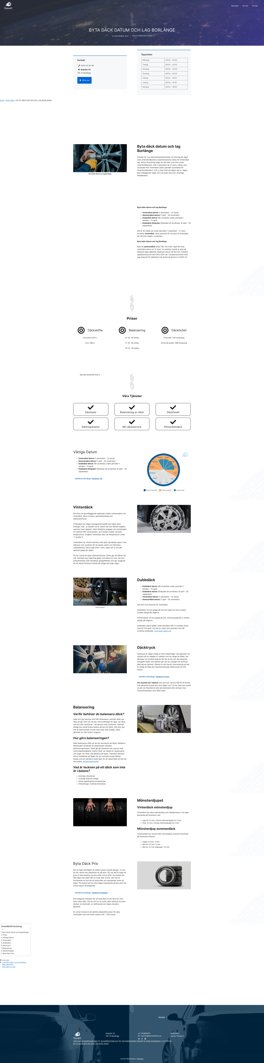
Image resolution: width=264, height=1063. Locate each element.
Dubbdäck (7, 943)
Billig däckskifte (7, 964)
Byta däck (234, 6)
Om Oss (245, 6)
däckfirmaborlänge (90, 761)
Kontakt (255, 6)
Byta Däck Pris (8, 953)
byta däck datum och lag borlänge (14, 962)
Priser (5, 935)
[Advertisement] (62, 119)
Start (2, 100)
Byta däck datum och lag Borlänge (15, 932)
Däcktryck (7, 946)
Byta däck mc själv (8, 967)
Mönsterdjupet (8, 951)
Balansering (7, 948)
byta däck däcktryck (162, 631)
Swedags (140, 1059)
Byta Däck (10, 100)
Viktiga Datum (8, 937)
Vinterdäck (7, 940)
